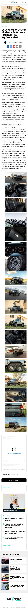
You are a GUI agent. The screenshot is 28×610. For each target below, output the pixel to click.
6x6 (10, 474)
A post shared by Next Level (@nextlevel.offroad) (14, 469)
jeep (18, 474)
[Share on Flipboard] (14, 46)
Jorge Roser (11, 42)
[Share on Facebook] (8, 46)
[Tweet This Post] (11, 46)
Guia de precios (14, 604)
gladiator (14, 474)
